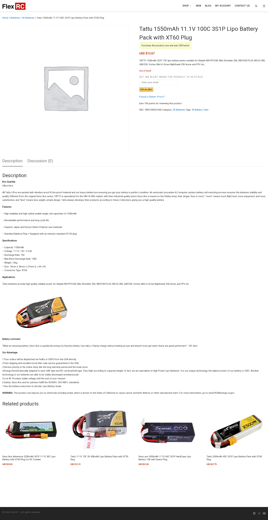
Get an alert (146, 89)
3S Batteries (28, 18)
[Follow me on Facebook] (254, 513)
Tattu (205, 109)
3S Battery (197, 109)
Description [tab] (12, 161)
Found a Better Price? (152, 96)
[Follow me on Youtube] (264, 513)
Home (5, 18)
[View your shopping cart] (264, 6)
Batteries (15, 18)
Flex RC (14, 512)
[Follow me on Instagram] (259, 513)
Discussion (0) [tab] (40, 161)
